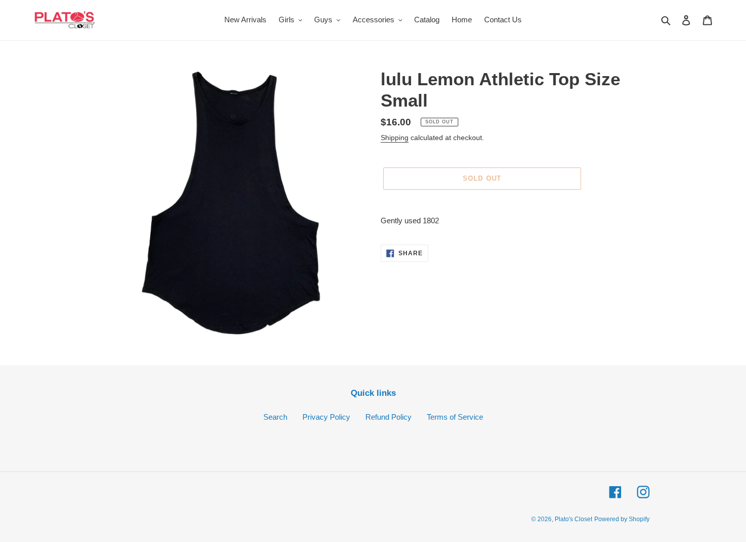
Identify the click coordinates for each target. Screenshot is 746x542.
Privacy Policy (326, 417)
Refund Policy (388, 417)
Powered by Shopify (622, 519)
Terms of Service (455, 417)
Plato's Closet (573, 519)
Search (275, 417)
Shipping (395, 137)
